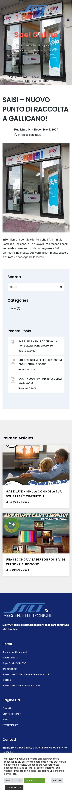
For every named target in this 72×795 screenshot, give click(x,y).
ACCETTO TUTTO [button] (34, 780)
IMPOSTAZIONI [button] (13, 780)
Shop (5, 719)
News (24, 76)
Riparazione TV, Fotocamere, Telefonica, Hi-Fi (26, 674)
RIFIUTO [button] (57, 780)
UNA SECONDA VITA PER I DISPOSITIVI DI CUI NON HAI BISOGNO (40, 362)
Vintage (7, 679)
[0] (4, 21)
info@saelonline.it (29, 134)
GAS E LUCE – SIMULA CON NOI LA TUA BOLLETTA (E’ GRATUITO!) (37, 343)
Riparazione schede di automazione (21, 685)
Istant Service (10, 668)
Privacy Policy (10, 724)
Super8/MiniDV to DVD (14, 663)
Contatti (7, 708)
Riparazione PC (11, 657)
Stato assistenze (12, 713)
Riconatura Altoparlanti (15, 652)
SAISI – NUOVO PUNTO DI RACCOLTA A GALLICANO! (40, 380)
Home (12, 76)
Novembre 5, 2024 (46, 129)
